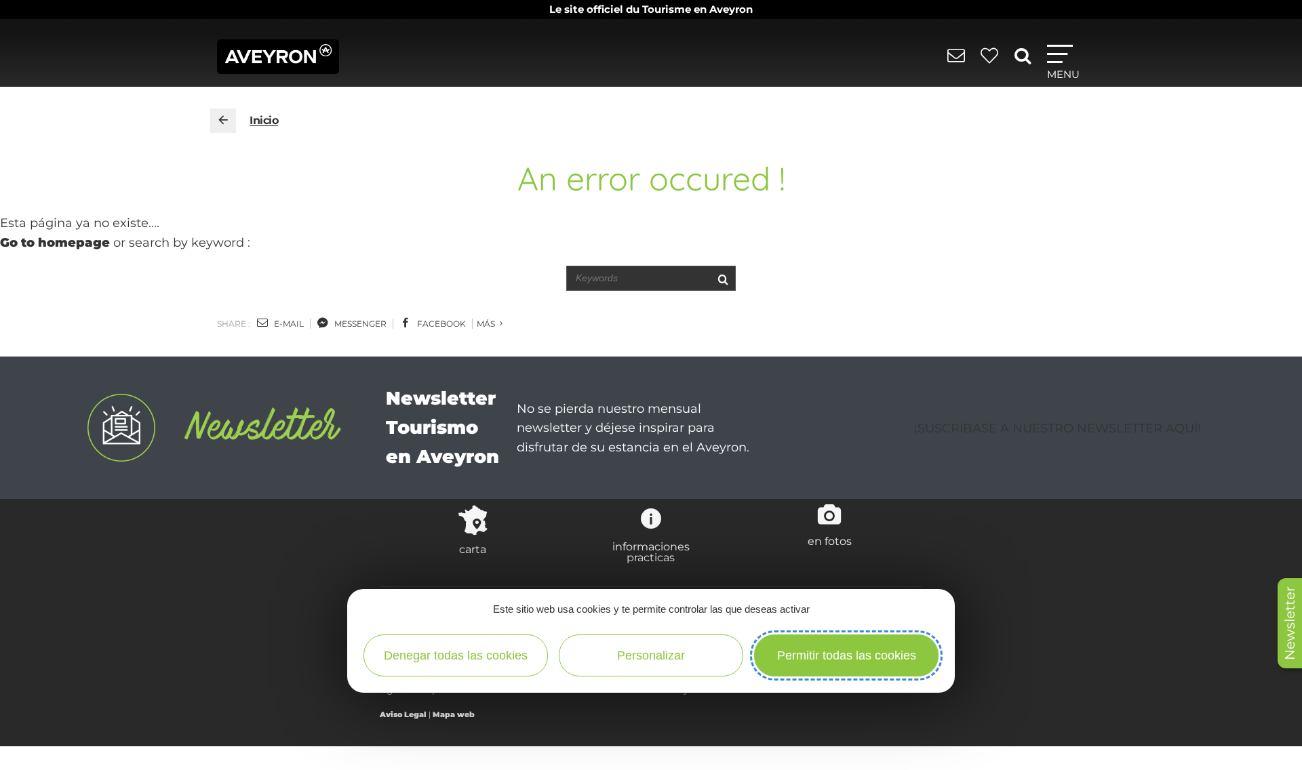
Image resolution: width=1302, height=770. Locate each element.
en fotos (830, 541)
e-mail (288, 324)
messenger (359, 324)
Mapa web (454, 714)
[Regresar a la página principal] (223, 120)
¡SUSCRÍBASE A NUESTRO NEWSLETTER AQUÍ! (1057, 428)
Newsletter (1290, 623)
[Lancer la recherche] (722, 278)
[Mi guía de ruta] (992, 63)
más (487, 324)
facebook (440, 324)
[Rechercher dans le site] (1025, 61)
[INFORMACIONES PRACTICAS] (958, 63)
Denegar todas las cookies (456, 655)
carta (472, 549)
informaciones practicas (651, 551)
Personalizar (651, 655)
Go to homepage (55, 242)
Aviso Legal (403, 714)
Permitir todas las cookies (846, 655)
